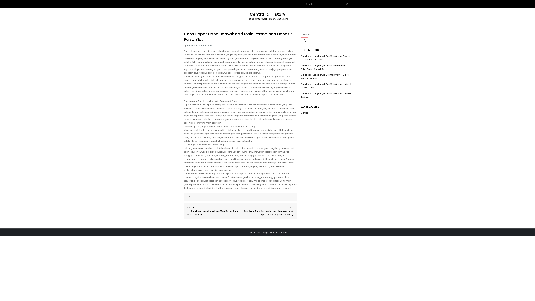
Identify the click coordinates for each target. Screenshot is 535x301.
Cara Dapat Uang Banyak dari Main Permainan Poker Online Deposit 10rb (323, 67)
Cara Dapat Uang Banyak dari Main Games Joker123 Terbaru (326, 95)
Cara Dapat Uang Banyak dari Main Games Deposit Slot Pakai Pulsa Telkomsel (325, 58)
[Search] (347, 4)
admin (190, 45)
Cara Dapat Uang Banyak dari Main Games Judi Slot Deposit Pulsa (326, 86)
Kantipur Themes (278, 232)
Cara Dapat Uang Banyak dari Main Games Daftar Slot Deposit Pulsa (325, 76)
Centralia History (267, 14)
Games (189, 197)
